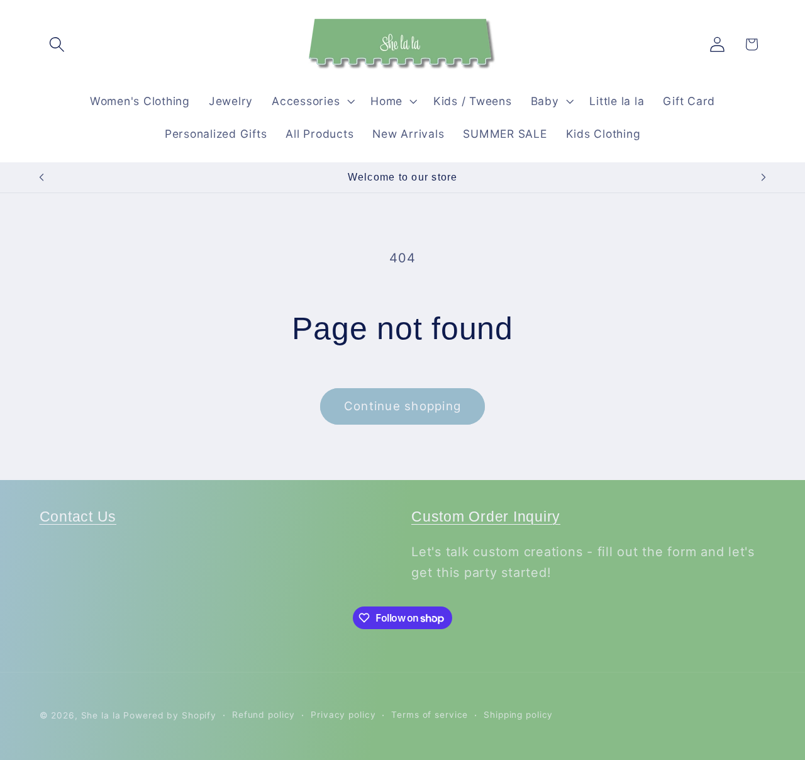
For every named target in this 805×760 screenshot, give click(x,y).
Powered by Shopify (169, 715)
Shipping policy (518, 715)
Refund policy (263, 715)
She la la (101, 715)
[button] (57, 44)
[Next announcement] (763, 177)
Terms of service (429, 715)
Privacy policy (343, 715)
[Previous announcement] (41, 177)
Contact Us (78, 517)
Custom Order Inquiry (485, 517)
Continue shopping (402, 406)
